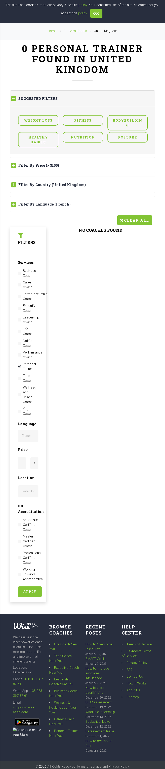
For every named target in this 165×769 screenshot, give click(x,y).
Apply (30, 591)
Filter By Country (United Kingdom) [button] (52, 184)
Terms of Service (139, 644)
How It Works (136, 683)
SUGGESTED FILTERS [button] (38, 98)
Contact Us (135, 676)
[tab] (82, 98)
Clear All (136, 220)
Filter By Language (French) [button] (44, 204)
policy (82, 5)
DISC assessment (99, 702)
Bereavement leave (100, 731)
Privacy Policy (137, 663)
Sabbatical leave (98, 722)
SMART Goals (96, 659)
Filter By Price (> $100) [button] (38, 165)
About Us (133, 690)
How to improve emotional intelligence (97, 673)
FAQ (130, 670)
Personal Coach (75, 31)
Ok (96, 13)
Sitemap (133, 697)
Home (52, 31)
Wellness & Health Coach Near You (63, 707)
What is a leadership (100, 712)
